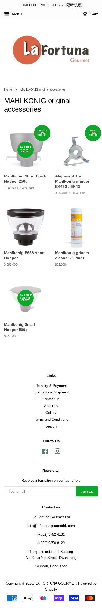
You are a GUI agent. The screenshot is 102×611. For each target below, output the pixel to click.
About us (51, 406)
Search (51, 426)
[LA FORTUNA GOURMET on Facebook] (45, 452)
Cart (93, 14)
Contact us (51, 399)
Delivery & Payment (51, 386)
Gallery (51, 413)
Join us (87, 491)
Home (8, 89)
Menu (16, 14)
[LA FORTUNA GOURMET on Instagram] (57, 452)
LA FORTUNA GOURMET (55, 583)
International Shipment (51, 392)
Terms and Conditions (51, 419)
